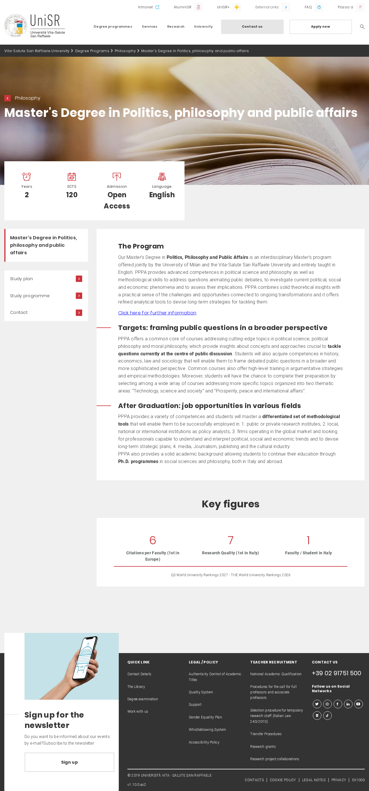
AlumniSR (182, 7)
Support (195, 705)
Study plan (21, 279)
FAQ (308, 7)
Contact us (252, 26)
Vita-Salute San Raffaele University (37, 50)
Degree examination (142, 699)
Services (149, 26)
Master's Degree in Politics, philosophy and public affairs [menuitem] (43, 245)
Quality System (201, 692)
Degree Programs (92, 50)
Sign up (69, 762)
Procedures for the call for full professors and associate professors (273, 692)
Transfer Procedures (266, 734)
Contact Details (139, 674)
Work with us (137, 712)
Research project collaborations (274, 759)
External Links (267, 7)
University (203, 26)
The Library (136, 687)
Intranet (145, 7)
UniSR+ (223, 7)
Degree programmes (113, 26)
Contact (19, 312)
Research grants (263, 747)
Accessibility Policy (204, 742)
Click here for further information (157, 313)
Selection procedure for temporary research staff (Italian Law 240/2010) (276, 716)
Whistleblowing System (207, 730)
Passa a (345, 7)
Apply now (320, 26)
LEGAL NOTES (313, 780)
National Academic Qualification (276, 674)
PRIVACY (339, 780)
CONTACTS (254, 780)
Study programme (30, 296)
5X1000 (358, 780)
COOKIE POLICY (283, 780)
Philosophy (125, 50)
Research (175, 26)
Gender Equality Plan (205, 717)
